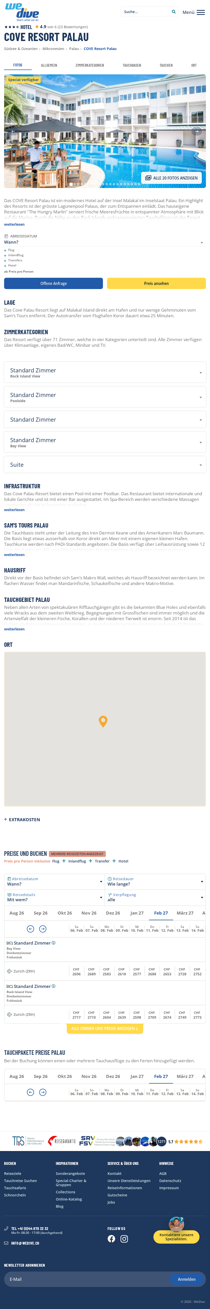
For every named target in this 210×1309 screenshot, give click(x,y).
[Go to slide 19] (135, 184)
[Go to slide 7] (92, 184)
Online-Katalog (69, 1199)
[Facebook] (112, 1241)
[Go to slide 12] (110, 184)
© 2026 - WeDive (193, 1302)
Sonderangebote (70, 1173)
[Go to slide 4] (82, 184)
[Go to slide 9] (100, 184)
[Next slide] (197, 131)
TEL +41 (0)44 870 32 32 (29, 1228)
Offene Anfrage (53, 283)
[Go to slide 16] (125, 184)
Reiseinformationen (125, 1187)
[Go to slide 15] (121, 184)
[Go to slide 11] (107, 184)
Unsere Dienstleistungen (129, 1180)
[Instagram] (124, 1241)
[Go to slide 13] (114, 184)
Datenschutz (170, 1180)
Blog (60, 1206)
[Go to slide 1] (70, 184)
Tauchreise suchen (20, 1180)
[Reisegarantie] (61, 1141)
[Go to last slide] (13, 131)
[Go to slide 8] (96, 184)
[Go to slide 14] (118, 184)
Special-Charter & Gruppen (71, 1182)
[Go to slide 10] (103, 184)
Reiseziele (12, 1173)
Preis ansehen (156, 283)
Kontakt (115, 1173)
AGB (162, 1173)
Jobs (111, 1202)
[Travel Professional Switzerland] (28, 1141)
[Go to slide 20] (139, 184)
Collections (65, 1191)
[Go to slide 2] (75, 184)
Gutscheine (117, 1195)
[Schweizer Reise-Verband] (97, 1141)
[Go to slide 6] (89, 184)
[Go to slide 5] (85, 184)
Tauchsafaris (15, 1187)
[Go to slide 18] (132, 184)
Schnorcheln (15, 1195)
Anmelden (187, 1279)
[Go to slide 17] (128, 184)
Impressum (169, 1187)
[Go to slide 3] (78, 184)
